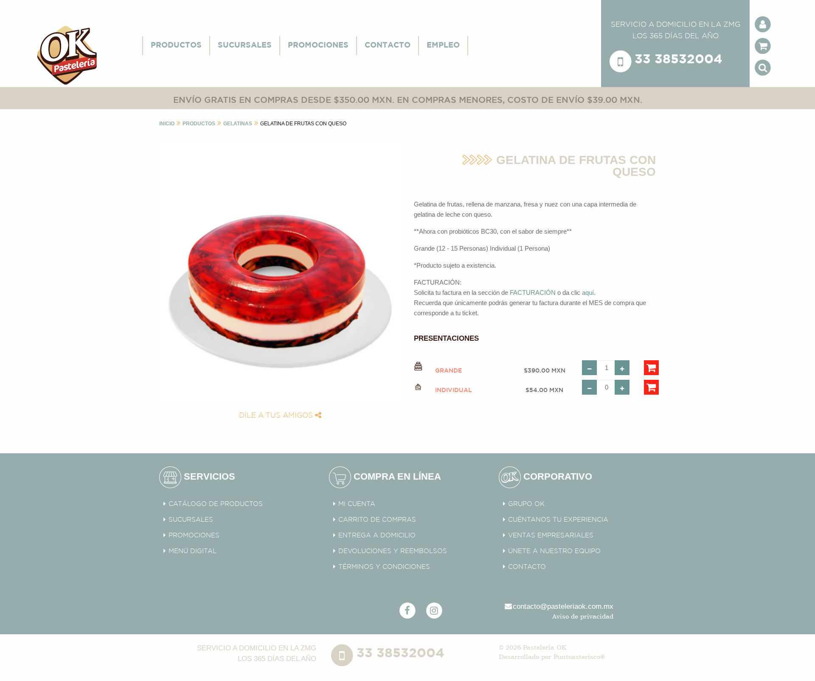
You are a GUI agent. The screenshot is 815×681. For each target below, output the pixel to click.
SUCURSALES (245, 45)
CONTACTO (387, 45)
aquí (588, 292)
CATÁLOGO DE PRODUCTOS (216, 504)
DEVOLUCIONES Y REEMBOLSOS (392, 551)
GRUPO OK (526, 504)
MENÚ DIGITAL (192, 551)
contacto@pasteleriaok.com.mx (563, 606)
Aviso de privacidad (582, 616)
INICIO (166, 124)
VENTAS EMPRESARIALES (550, 535)
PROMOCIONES (318, 45)
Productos (199, 124)
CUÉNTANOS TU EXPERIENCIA (558, 520)
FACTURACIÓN (533, 292)
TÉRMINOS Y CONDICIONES (384, 567)
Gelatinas (237, 124)
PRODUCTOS (176, 45)
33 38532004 (678, 60)
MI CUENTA (356, 504)
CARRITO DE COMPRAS (377, 520)
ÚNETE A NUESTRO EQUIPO (554, 551)
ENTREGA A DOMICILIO (377, 535)
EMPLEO (443, 45)
